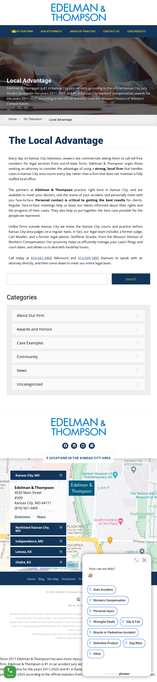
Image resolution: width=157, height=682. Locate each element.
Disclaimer (69, 579)
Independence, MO (29, 541)
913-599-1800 (88, 258)
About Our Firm (22, 31)
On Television (33, 119)
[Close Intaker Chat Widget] (144, 560)
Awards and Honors (34, 329)
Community (27, 356)
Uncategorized (30, 384)
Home (13, 119)
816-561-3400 (41, 258)
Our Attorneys (51, 31)
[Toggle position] (136, 560)
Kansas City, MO (28, 475)
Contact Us (111, 31)
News (22, 370)
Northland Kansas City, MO (32, 529)
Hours (41, 517)
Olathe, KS (23, 562)
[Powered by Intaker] (124, 674)
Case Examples (30, 342)
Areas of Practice (83, 31)
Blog (41, 579)
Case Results (136, 31)
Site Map (53, 579)
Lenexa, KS (24, 551)
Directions (22, 517)
